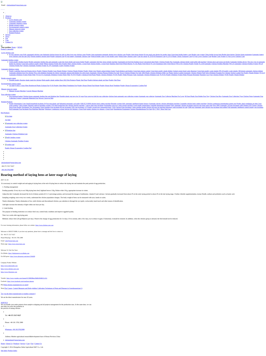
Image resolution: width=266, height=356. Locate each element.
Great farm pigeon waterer (141, 71)
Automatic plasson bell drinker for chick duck (74, 73)
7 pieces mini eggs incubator (94, 105)
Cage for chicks (142, 56)
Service (7, 35)
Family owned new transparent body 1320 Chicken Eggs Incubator (109, 107)
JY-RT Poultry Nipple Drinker (234, 75)
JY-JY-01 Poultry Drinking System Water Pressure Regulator (180, 75)
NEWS (19, 47)
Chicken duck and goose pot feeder (218, 62)
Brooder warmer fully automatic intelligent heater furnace (130, 104)
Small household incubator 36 (36, 104)
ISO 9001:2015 (23, 351)
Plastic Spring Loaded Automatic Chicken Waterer (185, 73)
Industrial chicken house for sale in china (56, 54)
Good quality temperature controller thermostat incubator (151, 105)
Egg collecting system (16, 31)
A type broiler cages (111, 56)
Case (7, 40)
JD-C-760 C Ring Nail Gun (161, 109)
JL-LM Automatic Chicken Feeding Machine (214, 64)
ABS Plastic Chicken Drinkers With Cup (155, 73)
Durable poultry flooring (17, 80)
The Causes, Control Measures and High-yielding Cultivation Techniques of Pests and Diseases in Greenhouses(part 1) (43, 288)
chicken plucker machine (76, 105)
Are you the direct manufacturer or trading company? (18, 294)
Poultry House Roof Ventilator (110, 85)
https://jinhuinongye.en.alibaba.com (18, 253)
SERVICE (4, 303)
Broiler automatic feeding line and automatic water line (47, 62)
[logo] (1, 2)
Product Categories (7, 49)
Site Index (4, 351)
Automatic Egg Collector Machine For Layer (169, 96)
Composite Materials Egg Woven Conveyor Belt (37, 98)
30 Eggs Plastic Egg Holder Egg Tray (197, 96)
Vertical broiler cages (98, 56)
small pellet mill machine (198, 62)
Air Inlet (12, 85)
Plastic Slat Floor (81, 80)
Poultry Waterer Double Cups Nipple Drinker (52, 71)
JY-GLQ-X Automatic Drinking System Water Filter (53, 75)
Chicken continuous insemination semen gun (221, 104)
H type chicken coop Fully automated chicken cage (26, 54)
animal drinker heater (108, 71)
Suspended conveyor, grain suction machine (118, 105)
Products (8, 18)
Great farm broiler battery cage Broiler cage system (187, 54)
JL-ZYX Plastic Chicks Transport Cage (179, 56)
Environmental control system (19, 27)
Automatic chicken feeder (181, 62)
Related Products (14, 33)
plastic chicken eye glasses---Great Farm (100, 109)
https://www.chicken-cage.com (44, 225)
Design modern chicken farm (40, 56)
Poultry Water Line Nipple (92, 71)
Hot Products (5, 113)
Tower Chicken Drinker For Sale (130, 73)
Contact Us (9, 42)
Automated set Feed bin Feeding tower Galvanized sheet (136, 62)
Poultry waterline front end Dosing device (23, 71)
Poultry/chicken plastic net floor (98, 80)
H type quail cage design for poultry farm (157, 54)
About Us (9, 343)
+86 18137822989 (7, 170)
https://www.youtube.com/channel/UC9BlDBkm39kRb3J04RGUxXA (27, 278)
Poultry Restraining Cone (17, 104)
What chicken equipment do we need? (15, 285)
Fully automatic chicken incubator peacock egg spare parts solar (191, 105)
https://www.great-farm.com (16, 244)
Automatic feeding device (238, 62)
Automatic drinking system (18, 23)
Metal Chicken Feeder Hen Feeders (55, 64)
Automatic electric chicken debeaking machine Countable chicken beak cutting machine (177, 104)
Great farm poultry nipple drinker (162, 71)
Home (14, 47)
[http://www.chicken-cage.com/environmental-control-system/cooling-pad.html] (9, 144)
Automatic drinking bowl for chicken (21, 73)
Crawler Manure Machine (34, 91)
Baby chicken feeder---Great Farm (79, 64)
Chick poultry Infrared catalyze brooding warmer (35, 105)
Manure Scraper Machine (17, 91)
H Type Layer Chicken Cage (201, 56)
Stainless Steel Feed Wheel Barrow (121, 64)
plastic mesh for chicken (33, 80)
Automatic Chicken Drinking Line (148, 75)
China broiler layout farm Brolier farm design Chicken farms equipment (228, 54)
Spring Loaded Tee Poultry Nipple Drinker (245, 73)
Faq (6, 38)
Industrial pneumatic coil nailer (70, 104)
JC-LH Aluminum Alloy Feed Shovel (163, 64)
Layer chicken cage (15, 20)
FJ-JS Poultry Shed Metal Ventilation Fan (63, 85)
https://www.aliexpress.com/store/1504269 (22, 256)
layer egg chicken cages (78, 54)
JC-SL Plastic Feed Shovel (142, 64)
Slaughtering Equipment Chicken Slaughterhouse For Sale (133, 109)
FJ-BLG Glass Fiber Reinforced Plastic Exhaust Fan (32, 85)
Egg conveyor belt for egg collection (96, 96)
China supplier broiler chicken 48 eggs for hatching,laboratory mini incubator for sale (160, 107)
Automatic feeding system (17, 21)
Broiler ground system (16, 25)
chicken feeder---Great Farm (100, 64)
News (7, 36)
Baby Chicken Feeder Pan (163, 62)
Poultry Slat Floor (115, 80)
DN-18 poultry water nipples (228, 71)
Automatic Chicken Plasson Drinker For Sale (104, 73)
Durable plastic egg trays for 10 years (72, 96)
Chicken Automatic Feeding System (34, 65)
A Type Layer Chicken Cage (235, 56)
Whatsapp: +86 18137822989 (15, 329)
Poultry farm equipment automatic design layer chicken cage (106, 54)
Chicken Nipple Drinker (75, 71)
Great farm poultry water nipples (208, 71)
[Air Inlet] (8, 116)
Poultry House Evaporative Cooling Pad (133, 85)
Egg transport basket (16, 96)
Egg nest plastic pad (52, 104)
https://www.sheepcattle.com (9, 266)
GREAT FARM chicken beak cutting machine (95, 104)
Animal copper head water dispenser (185, 71)
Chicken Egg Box (216, 96)
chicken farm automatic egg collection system (123, 96)
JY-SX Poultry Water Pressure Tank (124, 75)
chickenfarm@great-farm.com (16, 5)
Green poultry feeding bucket (18, 62)
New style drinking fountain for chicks (46, 73)
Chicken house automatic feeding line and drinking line (41, 96)
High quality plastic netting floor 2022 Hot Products (59, 80)
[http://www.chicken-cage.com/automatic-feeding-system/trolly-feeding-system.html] (12, 137)
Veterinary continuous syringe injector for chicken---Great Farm (65, 109)
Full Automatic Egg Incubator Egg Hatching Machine (26, 109)
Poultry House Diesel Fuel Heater (88, 85)
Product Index (12, 351)
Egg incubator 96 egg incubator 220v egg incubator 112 (68, 107)
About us (8, 16)
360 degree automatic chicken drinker (250, 71)
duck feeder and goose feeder (74, 62)
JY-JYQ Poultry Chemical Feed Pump (83, 75)
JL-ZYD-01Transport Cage (157, 56)
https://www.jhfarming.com (9, 272)
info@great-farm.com (11, 241)
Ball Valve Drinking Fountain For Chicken (216, 73)
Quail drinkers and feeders (124, 71)
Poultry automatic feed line (93, 62)
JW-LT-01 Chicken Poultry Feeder (187, 64)
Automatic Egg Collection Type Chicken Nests (237, 96)
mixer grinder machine (110, 62)
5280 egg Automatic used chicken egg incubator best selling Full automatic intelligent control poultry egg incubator (225, 107)
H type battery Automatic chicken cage (78, 56)
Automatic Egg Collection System (16, 127)
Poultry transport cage (57, 56)
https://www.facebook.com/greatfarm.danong (20, 281)
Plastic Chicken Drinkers (104, 75)
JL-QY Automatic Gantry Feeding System (61, 65)
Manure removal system (17, 29)
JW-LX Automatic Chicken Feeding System (243, 64)
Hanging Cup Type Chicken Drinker (212, 75)
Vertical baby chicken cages (127, 56)
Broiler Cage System (218, 56)
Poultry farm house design (134, 54)
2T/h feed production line (59, 105)
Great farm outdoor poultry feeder (32, 64)
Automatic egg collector (146, 96)
